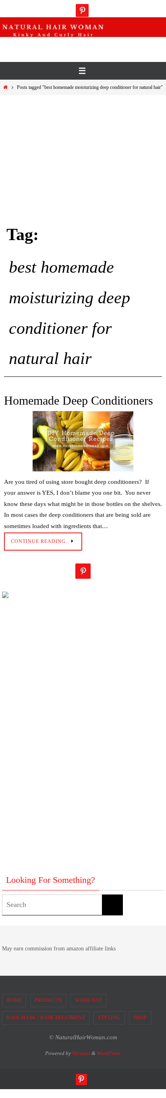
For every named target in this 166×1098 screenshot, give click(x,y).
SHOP (140, 1017)
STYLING (109, 1017)
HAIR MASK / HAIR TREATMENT (45, 1017)
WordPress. (109, 1053)
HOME (14, 1000)
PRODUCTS (48, 1000)
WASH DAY (88, 1000)
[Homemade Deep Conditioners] (83, 441)
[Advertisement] (85, 47)
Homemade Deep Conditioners (78, 400)
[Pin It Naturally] (82, 10)
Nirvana (81, 1053)
